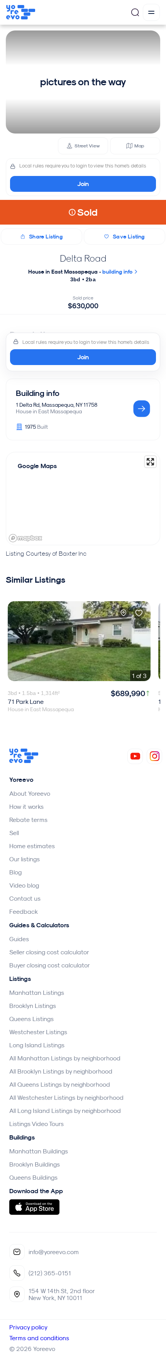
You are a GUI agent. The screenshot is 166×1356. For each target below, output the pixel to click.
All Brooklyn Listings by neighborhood (60, 1071)
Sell (14, 832)
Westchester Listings (38, 1031)
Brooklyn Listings (32, 1005)
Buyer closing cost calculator (49, 965)
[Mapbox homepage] (25, 538)
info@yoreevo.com (54, 1251)
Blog (15, 872)
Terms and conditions (39, 1337)
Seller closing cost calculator (49, 952)
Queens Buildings (33, 1177)
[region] (83, 498)
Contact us (25, 898)
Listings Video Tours (36, 1123)
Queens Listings (31, 1018)
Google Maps (37, 466)
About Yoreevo (29, 793)
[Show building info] (141, 409)
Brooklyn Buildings (34, 1164)
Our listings (24, 859)
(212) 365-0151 (50, 1273)
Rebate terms (28, 819)
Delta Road (83, 258)
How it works (26, 806)
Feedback (23, 911)
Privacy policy (28, 1327)
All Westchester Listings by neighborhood (66, 1097)
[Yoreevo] (24, 760)
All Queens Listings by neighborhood (59, 1084)
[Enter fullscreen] (150, 461)
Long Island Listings (36, 1045)
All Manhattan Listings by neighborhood (64, 1058)
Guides (19, 938)
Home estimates (32, 845)
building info (118, 271)
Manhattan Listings (36, 992)
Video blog (24, 885)
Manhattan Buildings (38, 1151)
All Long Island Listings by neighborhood (65, 1110)
